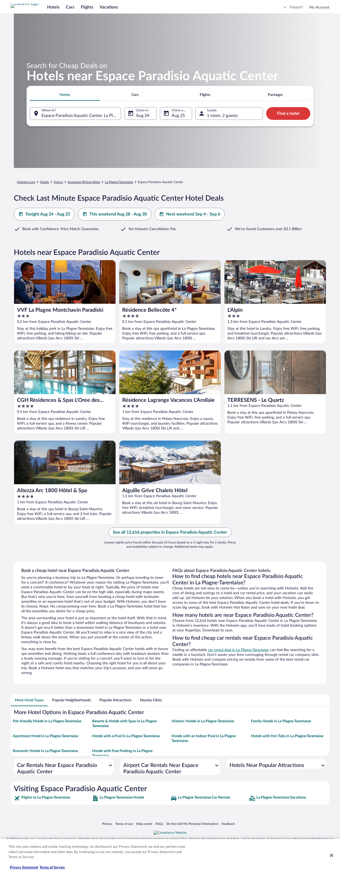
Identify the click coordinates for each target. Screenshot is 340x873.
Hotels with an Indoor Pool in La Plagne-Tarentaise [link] (204, 738)
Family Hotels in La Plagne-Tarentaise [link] (281, 721)
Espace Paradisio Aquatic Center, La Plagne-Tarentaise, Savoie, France (81, 115)
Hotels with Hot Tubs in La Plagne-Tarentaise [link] (287, 736)
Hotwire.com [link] (26, 182)
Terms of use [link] (124, 823)
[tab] (65, 95)
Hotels (53, 7)
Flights (87, 7)
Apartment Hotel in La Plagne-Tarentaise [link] (45, 736)
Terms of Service (52, 867)
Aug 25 (178, 115)
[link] (52, 798)
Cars (70, 7)
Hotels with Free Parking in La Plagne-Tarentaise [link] (123, 753)
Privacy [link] (107, 823)
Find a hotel (288, 113)
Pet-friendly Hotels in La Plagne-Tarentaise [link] (47, 721)
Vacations (109, 7)
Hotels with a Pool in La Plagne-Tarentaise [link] (126, 736)
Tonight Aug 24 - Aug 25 (47, 214)
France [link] (58, 182)
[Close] (331, 855)
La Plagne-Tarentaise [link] (119, 182)
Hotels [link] (44, 182)
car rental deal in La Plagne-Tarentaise (238, 650)
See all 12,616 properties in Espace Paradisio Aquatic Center (170, 532)
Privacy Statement (24, 867)
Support (296, 7)
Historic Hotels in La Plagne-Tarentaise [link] (203, 721)
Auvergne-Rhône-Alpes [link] (84, 182)
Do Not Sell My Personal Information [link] (192, 823)
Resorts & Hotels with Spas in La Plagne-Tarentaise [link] (125, 723)
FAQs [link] (159, 823)
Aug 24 (142, 115)
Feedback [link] (228, 823)
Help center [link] (144, 823)
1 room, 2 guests (222, 115)
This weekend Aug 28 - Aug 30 (118, 214)
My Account (319, 7)
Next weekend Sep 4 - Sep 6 (193, 214)
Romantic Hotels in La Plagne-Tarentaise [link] (45, 751)
